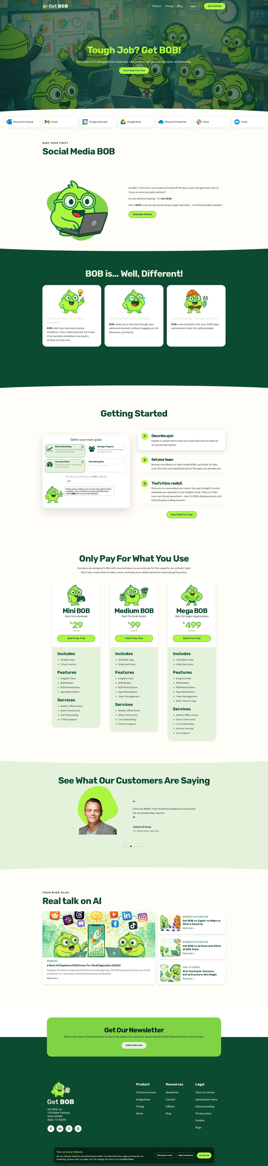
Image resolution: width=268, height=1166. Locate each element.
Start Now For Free (134, 70)
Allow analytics (186, 1155)
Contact (170, 1099)
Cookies (199, 1120)
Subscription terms (206, 1099)
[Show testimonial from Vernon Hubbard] (137, 846)
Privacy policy (203, 1113)
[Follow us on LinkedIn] (60, 1128)
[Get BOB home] (55, 6)
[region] (134, 122)
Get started (214, 6)
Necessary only (164, 1155)
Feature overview (146, 1092)
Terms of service (205, 1092)
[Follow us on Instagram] (69, 1128)
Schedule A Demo (142, 214)
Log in (193, 6)
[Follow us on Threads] (78, 1128)
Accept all (204, 1155)
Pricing (169, 6)
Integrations (143, 1099)
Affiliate (170, 1106)
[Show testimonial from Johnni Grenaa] (130, 846)
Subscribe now (134, 1045)
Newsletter (172, 1092)
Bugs (198, 1127)
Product (156, 6)
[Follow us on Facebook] (50, 1128)
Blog (180, 6)
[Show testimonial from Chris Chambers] (134, 846)
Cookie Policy (127, 1159)
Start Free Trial (76, 638)
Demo (139, 1113)
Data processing (204, 1106)
